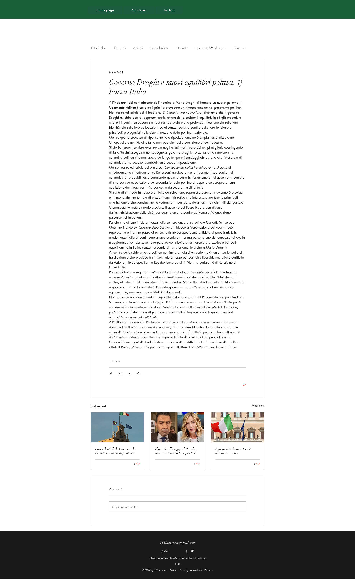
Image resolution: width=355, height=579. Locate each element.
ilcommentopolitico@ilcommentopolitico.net (178, 558)
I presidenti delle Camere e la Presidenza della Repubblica (115, 451)
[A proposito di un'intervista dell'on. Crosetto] (237, 427)
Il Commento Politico (178, 542)
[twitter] (192, 551)
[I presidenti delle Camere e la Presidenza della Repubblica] (117, 427)
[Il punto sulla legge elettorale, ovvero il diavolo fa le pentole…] (177, 427)
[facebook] (187, 551)
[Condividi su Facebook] (111, 373)
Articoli (138, 48)
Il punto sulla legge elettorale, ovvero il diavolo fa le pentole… (177, 451)
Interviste (181, 48)
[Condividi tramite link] (138, 373)
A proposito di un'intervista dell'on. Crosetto (234, 451)
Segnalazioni (159, 48)
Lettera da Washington (210, 48)
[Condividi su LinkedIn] (129, 373)
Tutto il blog (99, 48)
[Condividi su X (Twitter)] (120, 373)
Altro (237, 48)
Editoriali (120, 48)
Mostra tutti (258, 405)
